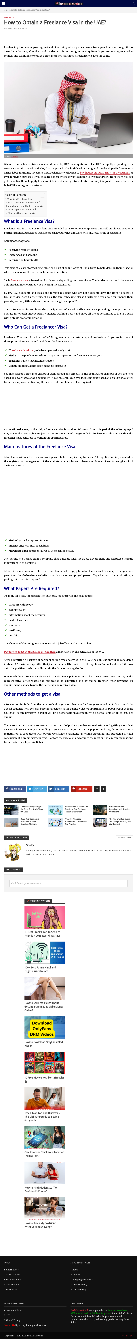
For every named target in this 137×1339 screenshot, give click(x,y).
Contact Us (9, 1325)
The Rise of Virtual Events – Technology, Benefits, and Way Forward (120, 821)
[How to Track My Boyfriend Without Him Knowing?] (44, 1208)
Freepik (14, 156)
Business (9, 17)
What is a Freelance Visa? (20, 199)
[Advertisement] (68, 39)
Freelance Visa (19, 280)
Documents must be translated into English (30, 651)
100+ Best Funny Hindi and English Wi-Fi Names (40, 969)
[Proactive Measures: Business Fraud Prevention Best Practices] (55, 822)
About (75, 1269)
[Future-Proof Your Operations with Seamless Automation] (100, 810)
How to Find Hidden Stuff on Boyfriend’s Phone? (41, 1189)
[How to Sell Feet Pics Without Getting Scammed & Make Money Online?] (44, 988)
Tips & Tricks (13, 1274)
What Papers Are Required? (22, 209)
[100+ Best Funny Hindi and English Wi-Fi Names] (44, 952)
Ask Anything (13, 1284)
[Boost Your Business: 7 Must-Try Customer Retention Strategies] (11, 822)
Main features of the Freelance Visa (25, 206)
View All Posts (124, 837)
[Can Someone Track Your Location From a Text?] (44, 1137)
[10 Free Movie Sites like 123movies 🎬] (44, 1062)
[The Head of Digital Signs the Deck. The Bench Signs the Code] (11, 810)
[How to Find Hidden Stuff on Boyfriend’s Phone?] (44, 1173)
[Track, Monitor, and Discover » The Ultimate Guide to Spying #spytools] (44, 1098)
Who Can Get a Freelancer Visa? (24, 202)
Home (5, 10)
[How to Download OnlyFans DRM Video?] (44, 1027)
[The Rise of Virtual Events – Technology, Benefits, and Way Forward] (100, 822)
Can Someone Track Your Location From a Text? (44, 1154)
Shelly (9, 28)
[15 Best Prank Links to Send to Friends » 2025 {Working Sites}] (44, 917)
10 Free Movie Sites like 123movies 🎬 (44, 1079)
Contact (77, 1274)
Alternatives (12, 1269)
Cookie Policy (79, 1289)
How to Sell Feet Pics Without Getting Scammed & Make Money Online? (43, 1006)
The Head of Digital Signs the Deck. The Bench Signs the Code (31, 809)
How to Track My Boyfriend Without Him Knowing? (40, 1225)
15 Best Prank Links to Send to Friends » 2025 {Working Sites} (42, 934)
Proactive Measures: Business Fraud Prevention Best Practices (76, 821)
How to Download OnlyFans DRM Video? (43, 1044)
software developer (23, 350)
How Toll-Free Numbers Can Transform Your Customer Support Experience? (76, 809)
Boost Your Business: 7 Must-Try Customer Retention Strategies (29, 821)
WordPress (11, 1289)
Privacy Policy (80, 1284)
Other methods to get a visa (21, 213)
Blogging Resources (83, 1279)
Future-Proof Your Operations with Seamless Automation (119, 809)
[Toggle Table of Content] (41, 195)
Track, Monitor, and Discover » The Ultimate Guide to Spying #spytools (42, 1117)
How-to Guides (13, 1279)
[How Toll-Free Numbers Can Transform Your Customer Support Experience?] (55, 810)
